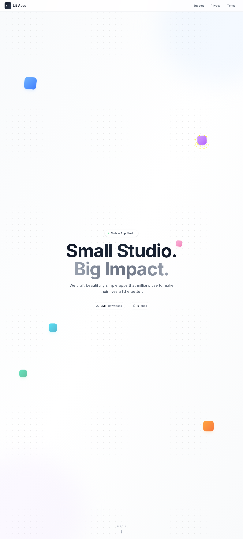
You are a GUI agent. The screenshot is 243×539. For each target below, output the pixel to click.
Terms (231, 5)
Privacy (215, 5)
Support (198, 5)
